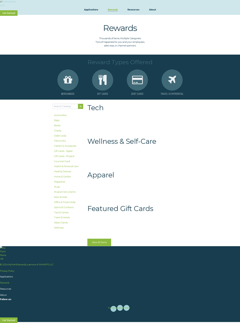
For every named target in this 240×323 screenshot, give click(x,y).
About (152, 9)
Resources (133, 9)
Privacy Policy (7, 271)
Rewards (113, 9)
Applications (91, 9)
